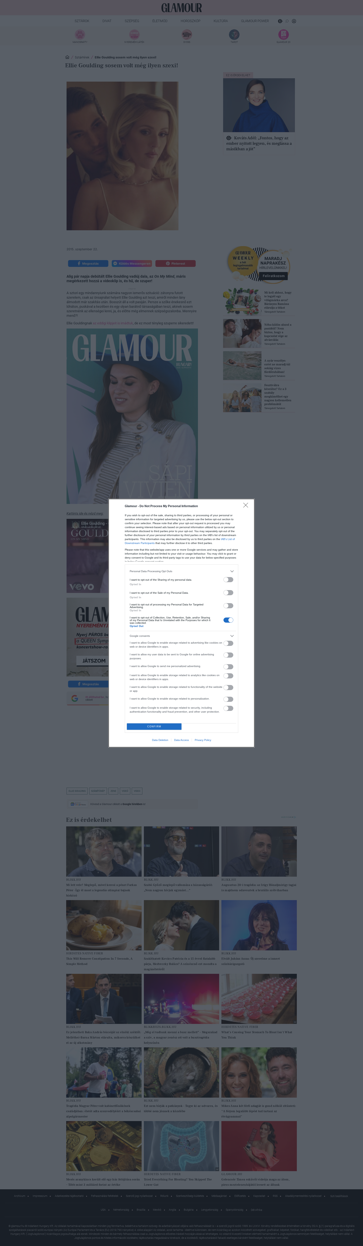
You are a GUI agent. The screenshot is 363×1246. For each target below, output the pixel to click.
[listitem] (181, 571)
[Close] (247, 506)
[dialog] (181, 623)
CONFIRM (154, 726)
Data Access (181, 740)
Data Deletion (160, 740)
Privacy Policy (203, 740)
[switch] (228, 579)
